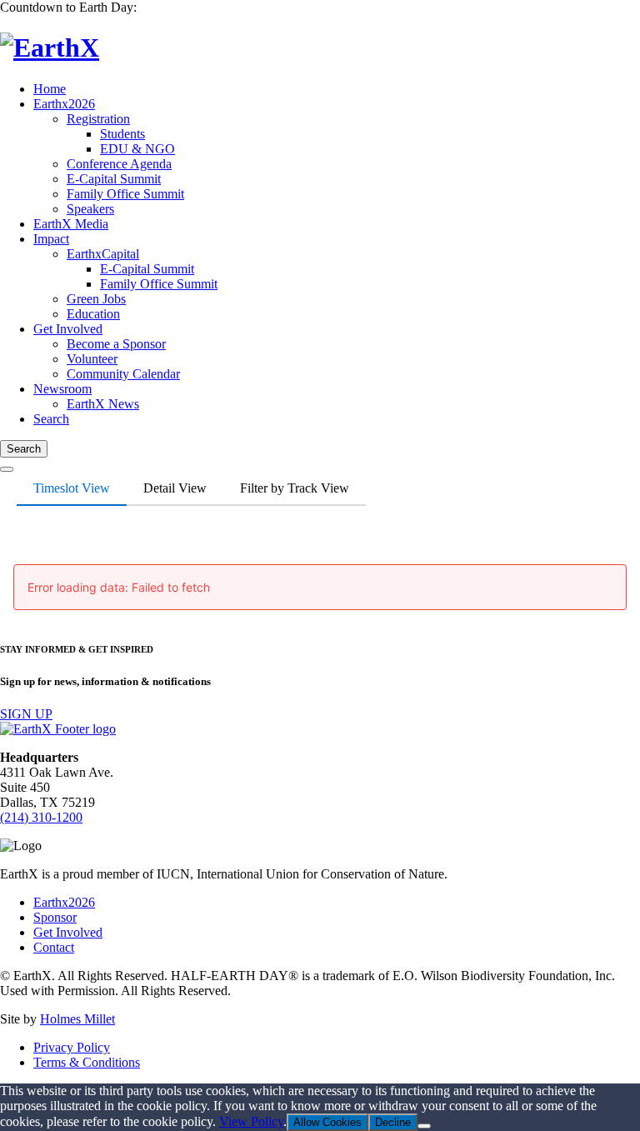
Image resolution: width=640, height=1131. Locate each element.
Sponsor (55, 917)
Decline (393, 1122)
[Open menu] (6, 469)
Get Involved (67, 932)
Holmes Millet (77, 1019)
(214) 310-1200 (41, 817)
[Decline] (424, 1125)
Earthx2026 (64, 902)
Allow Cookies (327, 1122)
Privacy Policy (71, 1047)
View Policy (251, 1121)
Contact (53, 947)
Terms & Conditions (86, 1062)
